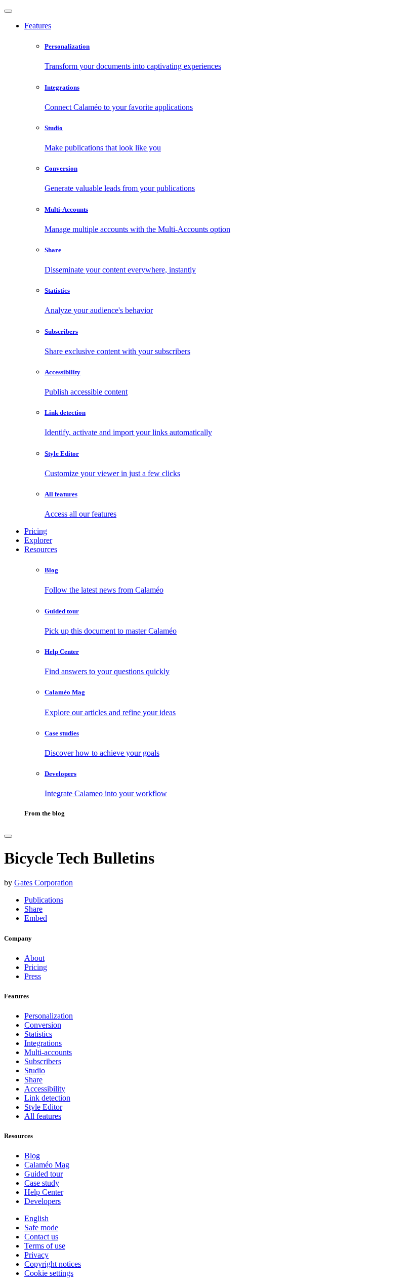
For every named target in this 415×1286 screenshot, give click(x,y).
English (36, 1218)
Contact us (41, 1236)
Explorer (38, 540)
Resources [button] (40, 549)
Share (33, 1079)
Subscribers (42, 1061)
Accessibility (44, 1088)
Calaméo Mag (46, 1164)
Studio (34, 1070)
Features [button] (37, 25)
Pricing (35, 531)
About (34, 958)
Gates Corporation (43, 882)
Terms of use (44, 1245)
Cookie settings (48, 1273)
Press (32, 976)
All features (42, 1116)
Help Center (43, 1192)
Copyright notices (52, 1264)
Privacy (36, 1255)
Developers (42, 1201)
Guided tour (43, 1174)
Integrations (43, 1043)
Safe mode (41, 1227)
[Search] (8, 836)
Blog (32, 1155)
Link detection (47, 1098)
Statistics (38, 1034)
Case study (41, 1183)
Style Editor (43, 1107)
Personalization (48, 1015)
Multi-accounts (48, 1052)
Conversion (42, 1025)
